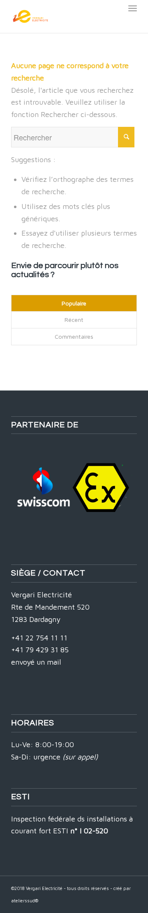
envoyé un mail (36, 662)
